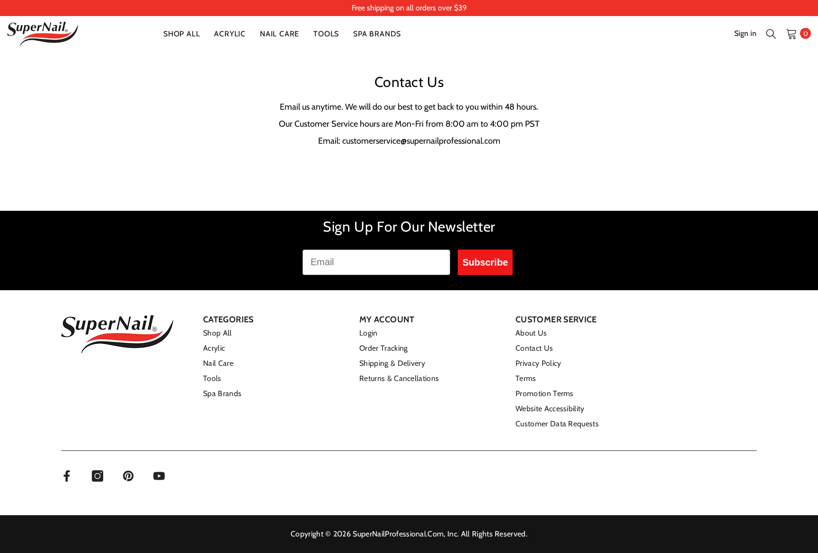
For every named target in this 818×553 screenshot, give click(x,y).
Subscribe (485, 262)
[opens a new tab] (67, 476)
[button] (771, 33)
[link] (409, 8)
